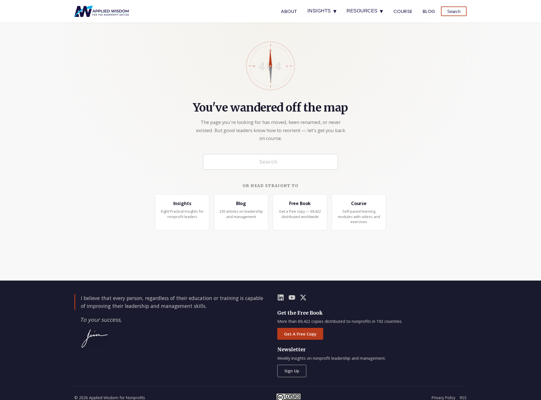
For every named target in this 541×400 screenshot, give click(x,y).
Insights (321, 11)
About (289, 11)
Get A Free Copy (300, 334)
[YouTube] (292, 298)
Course (403, 11)
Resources (365, 11)
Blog (429, 11)
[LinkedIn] (280, 298)
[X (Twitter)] (303, 298)
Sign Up (291, 371)
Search (453, 11)
